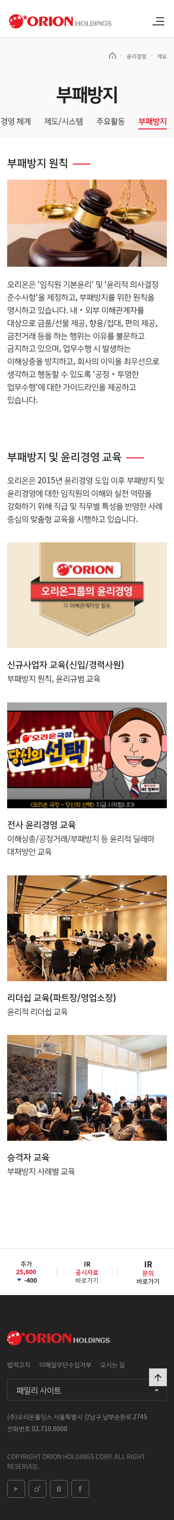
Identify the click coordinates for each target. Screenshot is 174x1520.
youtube (16, 1489)
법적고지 (18, 1364)
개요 (162, 56)
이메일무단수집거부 (65, 1364)
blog (59, 1489)
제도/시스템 (63, 121)
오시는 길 (112, 1364)
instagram (37, 1489)
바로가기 (87, 1275)
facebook (80, 1489)
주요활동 (110, 121)
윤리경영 (136, 56)
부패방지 (152, 121)
